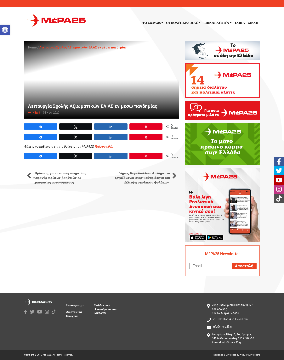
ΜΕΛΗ (253, 23)
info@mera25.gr (223, 326)
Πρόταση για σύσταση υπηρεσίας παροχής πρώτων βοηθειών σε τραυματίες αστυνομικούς (59, 178)
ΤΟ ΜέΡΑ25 (151, 23)
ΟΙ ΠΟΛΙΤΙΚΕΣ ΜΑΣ (182, 23)
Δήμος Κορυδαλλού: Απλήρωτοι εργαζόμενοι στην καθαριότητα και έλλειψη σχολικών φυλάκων (142, 178)
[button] (5, 30)
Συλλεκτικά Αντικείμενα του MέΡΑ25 (105, 309)
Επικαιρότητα (75, 305)
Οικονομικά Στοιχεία (74, 314)
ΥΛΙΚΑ (240, 23)
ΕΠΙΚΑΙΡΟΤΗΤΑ (216, 23)
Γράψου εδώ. (104, 146)
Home (32, 47)
